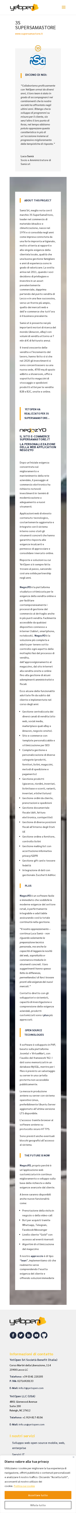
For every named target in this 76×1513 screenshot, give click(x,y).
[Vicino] (73, 1457)
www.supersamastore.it (29, 33)
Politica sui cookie (24, 1485)
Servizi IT (18, 1454)
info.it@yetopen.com (31, 1388)
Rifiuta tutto (38, 1505)
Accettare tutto (38, 1495)
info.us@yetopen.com (31, 1424)
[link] (31, 1388)
